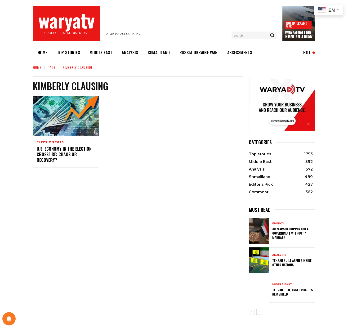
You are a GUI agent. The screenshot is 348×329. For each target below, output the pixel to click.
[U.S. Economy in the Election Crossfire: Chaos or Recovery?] (66, 116)
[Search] (272, 35)
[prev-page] (252, 312)
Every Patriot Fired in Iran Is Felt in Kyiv (298, 34)
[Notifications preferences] (9, 318)
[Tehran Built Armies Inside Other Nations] (259, 260)
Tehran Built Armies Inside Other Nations (292, 262)
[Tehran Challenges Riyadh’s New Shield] (259, 290)
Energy (278, 223)
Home (37, 67)
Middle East (282, 284)
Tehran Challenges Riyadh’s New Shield (292, 292)
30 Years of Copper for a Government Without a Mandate (290, 233)
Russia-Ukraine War (296, 24)
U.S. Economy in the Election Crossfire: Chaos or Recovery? (64, 154)
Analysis (279, 255)
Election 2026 (50, 142)
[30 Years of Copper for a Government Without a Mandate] (259, 231)
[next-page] (259, 312)
